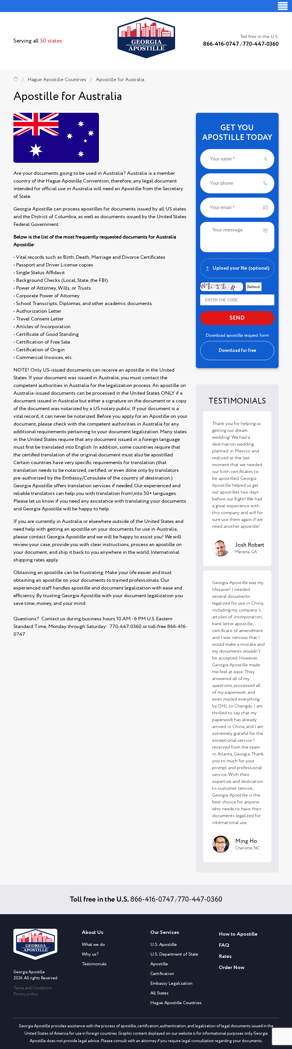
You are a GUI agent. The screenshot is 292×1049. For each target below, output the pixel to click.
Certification (162, 973)
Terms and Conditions (32, 988)
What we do (93, 944)
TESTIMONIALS (237, 401)
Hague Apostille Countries (57, 79)
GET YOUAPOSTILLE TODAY (237, 132)
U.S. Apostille (163, 944)
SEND (237, 318)
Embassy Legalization (171, 983)
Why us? (90, 954)
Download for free (237, 350)
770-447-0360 (261, 44)
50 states (51, 41)
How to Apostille (238, 934)
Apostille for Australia (120, 79)
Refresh (253, 287)
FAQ (224, 945)
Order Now (231, 967)
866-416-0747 (221, 44)
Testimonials (94, 964)
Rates (225, 956)
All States (159, 993)
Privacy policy (25, 994)
